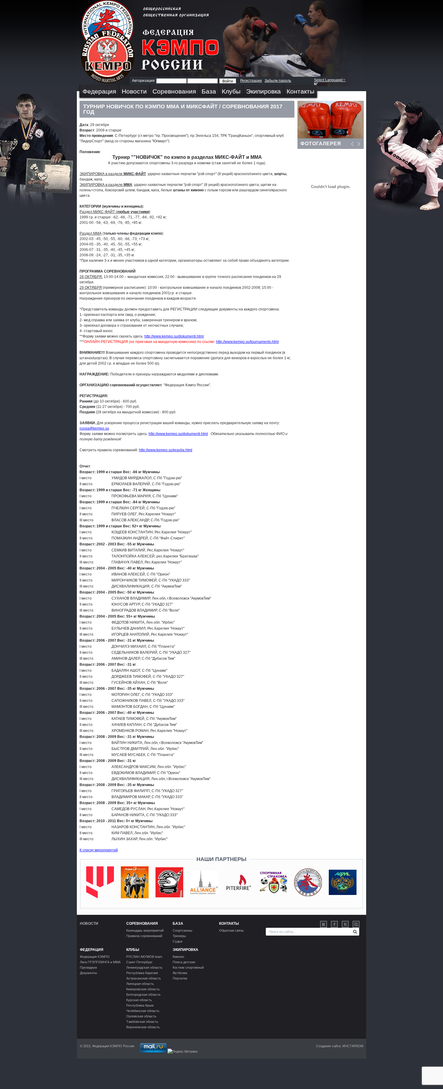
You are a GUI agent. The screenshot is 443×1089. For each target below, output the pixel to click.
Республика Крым (140, 1005)
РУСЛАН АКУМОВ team (144, 956)
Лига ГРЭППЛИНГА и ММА (100, 962)
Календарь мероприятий (145, 930)
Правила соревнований (144, 936)
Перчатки (180, 978)
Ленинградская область (144, 967)
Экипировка (263, 91)
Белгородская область (143, 994)
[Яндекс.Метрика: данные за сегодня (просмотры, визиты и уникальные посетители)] (182, 1051)
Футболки (180, 973)
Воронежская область (143, 1027)
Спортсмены (182, 930)
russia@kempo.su (94, 428)
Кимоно (178, 956)
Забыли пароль (278, 81)
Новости (134, 91)
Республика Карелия (142, 973)
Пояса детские (184, 962)
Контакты (300, 91)
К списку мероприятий (99, 850)
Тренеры (179, 936)
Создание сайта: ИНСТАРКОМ (339, 1046)
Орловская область (141, 1016)
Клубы (231, 91)
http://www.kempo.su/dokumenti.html (174, 336)
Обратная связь (231, 930)
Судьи (177, 941)
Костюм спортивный (188, 967)
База (209, 91)
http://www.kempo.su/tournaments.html (247, 342)
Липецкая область (140, 984)
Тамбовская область (142, 1021)
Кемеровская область (143, 989)
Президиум (88, 967)
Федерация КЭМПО (95, 956)
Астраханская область (143, 978)
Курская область (139, 1000)
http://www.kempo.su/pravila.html (165, 450)
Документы (88, 973)
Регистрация (251, 81)
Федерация (99, 91)
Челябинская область (142, 1011)
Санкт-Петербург (139, 962)
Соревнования (174, 91)
